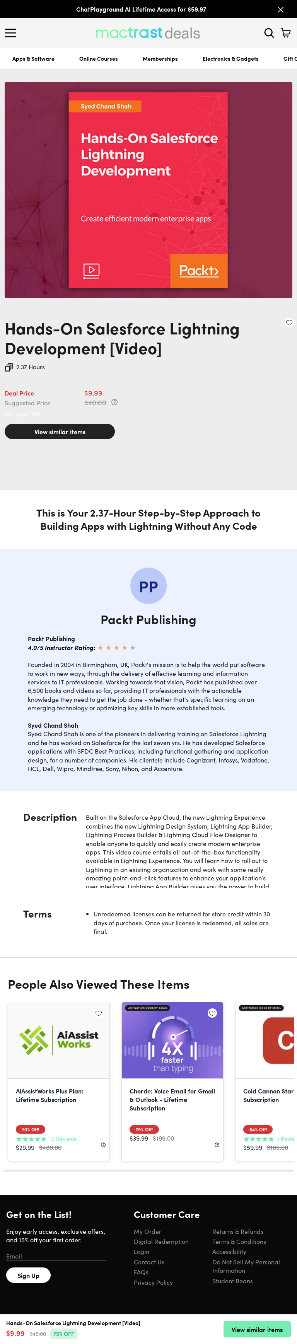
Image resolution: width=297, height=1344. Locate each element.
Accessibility (229, 1251)
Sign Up (28, 1275)
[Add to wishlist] (289, 322)
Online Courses (98, 58)
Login (141, 1251)
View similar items (59, 431)
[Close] (280, 9)
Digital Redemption (161, 1241)
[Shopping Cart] (285, 33)
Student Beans (232, 1280)
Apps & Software (33, 58)
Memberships (160, 58)
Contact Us (149, 1261)
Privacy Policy (153, 1282)
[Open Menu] (12, 33)
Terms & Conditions (239, 1241)
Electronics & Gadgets (231, 58)
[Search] (269, 33)
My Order (147, 1231)
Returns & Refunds (237, 1231)
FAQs (141, 1271)
